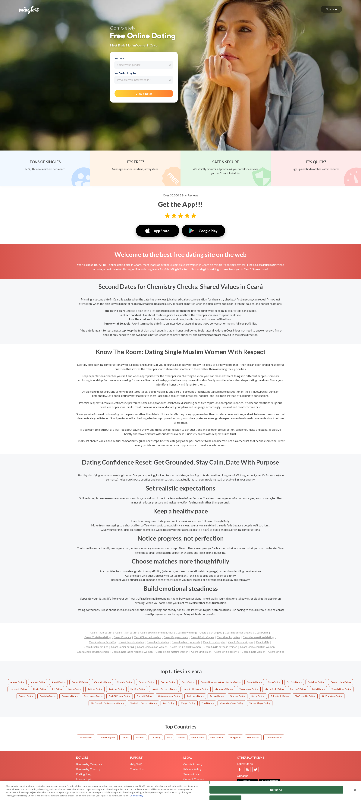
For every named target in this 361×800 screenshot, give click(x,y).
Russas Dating (217, 696)
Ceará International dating (258, 637)
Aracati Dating (58, 682)
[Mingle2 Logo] (29, 9)
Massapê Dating (298, 689)
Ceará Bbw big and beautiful (156, 632)
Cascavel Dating (146, 682)
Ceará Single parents (226, 651)
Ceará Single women (253, 651)
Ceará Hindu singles (202, 637)
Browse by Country (88, 769)
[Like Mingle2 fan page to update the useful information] (240, 769)
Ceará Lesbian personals (186, 642)
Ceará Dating (188, 682)
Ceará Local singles (214, 642)
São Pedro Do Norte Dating (143, 703)
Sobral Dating (257, 696)
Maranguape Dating (248, 689)
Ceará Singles (276, 651)
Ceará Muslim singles (96, 646)
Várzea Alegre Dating (259, 703)
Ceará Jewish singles (131, 642)
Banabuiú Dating (80, 682)
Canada (125, 737)
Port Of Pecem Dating (119, 696)
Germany (155, 737)
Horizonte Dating (18, 689)
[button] (331, 9)
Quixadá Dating (144, 696)
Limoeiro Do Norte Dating (195, 689)
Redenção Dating (195, 696)
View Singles (144, 93)
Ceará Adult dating (101, 632)
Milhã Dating (318, 689)
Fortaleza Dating (316, 682)
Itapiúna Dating (137, 689)
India (169, 737)
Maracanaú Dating (224, 689)
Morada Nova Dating (341, 689)
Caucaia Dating (168, 682)
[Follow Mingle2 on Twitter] (255, 769)
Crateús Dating (254, 682)
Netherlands (197, 737)
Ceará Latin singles (158, 642)
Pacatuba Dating (47, 696)
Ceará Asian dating (126, 632)
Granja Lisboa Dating (341, 682)
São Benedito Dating (305, 696)
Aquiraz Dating (37, 682)
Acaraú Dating (17, 682)
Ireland (181, 737)
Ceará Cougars (122, 637)
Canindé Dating (124, 682)
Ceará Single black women (185, 646)
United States (86, 737)
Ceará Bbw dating (186, 632)
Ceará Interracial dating (103, 642)
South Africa (253, 737)
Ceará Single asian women (152, 646)
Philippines (235, 737)
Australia (140, 737)
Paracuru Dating (70, 696)
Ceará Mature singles (240, 642)
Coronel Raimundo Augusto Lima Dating (220, 682)
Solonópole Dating (280, 696)
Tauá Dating (168, 703)
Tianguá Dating (188, 703)
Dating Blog (84, 774)
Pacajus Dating (26, 696)
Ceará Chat (261, 632)
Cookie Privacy (192, 764)
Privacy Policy (192, 769)
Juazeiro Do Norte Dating (164, 689)
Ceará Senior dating (122, 646)
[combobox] (143, 65)
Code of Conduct (193, 779)
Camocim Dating (102, 682)
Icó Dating (57, 689)
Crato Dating (274, 682)
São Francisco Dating (332, 696)
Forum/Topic (84, 779)
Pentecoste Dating (93, 696)
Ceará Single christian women (257, 646)
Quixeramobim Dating (169, 696)
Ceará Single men (201, 651)
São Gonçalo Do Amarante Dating (107, 703)
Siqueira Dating (237, 696)
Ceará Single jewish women (93, 651)
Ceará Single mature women (171, 651)
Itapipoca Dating (116, 689)
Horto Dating (39, 689)
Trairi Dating (208, 703)
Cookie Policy (136, 795)
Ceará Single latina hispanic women (132, 651)
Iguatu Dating (74, 689)
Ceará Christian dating (97, 637)
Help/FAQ (136, 764)
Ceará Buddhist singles (238, 632)
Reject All (276, 789)
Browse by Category (89, 764)
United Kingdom (107, 737)
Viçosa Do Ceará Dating (231, 703)
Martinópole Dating (274, 689)
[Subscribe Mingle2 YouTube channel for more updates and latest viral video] (247, 769)
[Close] (355, 790)
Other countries (274, 737)
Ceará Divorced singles (147, 637)
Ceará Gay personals (176, 637)
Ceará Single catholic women (220, 646)
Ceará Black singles (210, 632)
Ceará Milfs (262, 642)
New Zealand (217, 737)
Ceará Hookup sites (228, 637)
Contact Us (137, 769)
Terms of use (191, 774)
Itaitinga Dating (95, 689)
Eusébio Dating (294, 682)
